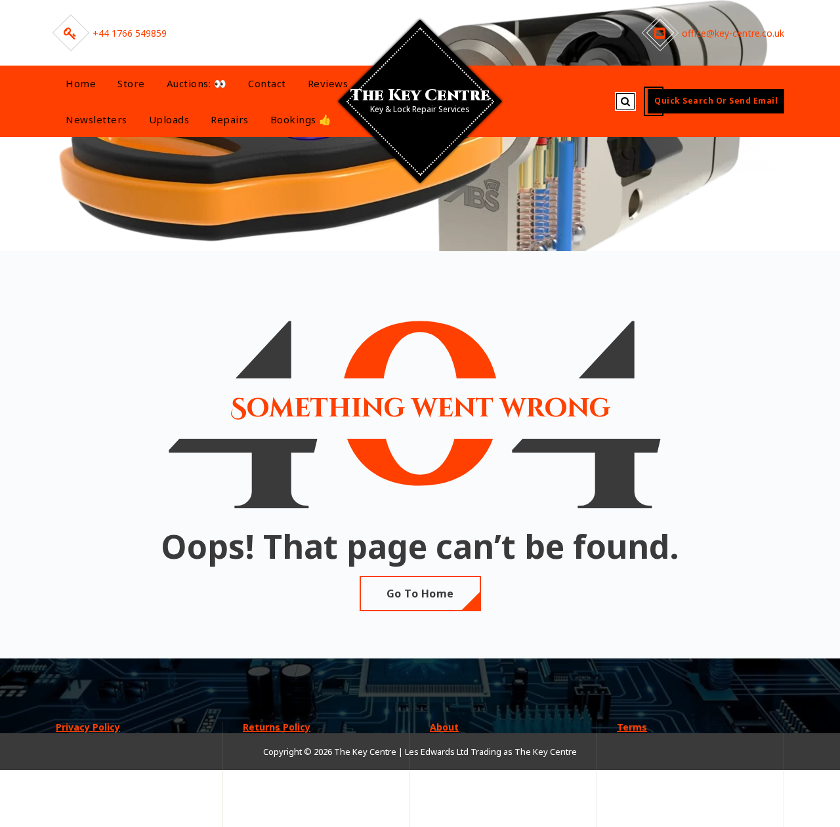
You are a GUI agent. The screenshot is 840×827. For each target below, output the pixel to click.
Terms (632, 727)
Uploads (169, 119)
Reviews (328, 83)
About (444, 727)
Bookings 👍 (301, 119)
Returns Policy (276, 727)
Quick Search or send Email (716, 100)
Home (81, 83)
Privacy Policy (88, 727)
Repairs (230, 119)
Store (131, 83)
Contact (267, 83)
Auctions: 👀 (197, 83)
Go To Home (420, 593)
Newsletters (96, 119)
